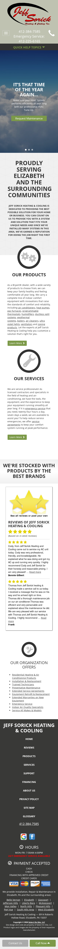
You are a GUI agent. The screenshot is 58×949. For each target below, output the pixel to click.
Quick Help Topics (27, 47)
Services (29, 764)
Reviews (29, 747)
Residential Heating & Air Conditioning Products (25, 676)
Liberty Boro (28, 903)
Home (29, 739)
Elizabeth (29, 899)
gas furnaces (14, 310)
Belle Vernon (13, 899)
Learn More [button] (16, 343)
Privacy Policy (29, 799)
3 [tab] (33, 150)
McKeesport (45, 903)
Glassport (43, 899)
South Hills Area (25, 909)
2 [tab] (29, 150)
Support (29, 773)
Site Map (29, 807)
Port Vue (8, 909)
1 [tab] (26, 150)
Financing (29, 782)
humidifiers (28, 314)
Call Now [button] (41, 943)
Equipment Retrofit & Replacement (31, 694)
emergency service (35, 408)
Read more (35, 572)
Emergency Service (22, 703)
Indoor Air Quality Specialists (27, 707)
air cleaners (32, 320)
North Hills (26, 906)
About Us (29, 790)
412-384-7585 (29, 824)
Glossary (29, 816)
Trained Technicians (23, 684)
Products (29, 756)
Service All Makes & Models (27, 710)
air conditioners (26, 307)
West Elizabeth (46, 909)
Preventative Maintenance (26, 687)
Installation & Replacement (26, 681)
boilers (21, 320)
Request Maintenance (29, 118)
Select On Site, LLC (37, 922)
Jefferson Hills (10, 903)
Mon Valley (10, 906)
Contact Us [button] (15, 943)
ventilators (26, 324)
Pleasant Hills (43, 906)
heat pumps (42, 307)
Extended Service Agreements (28, 690)
